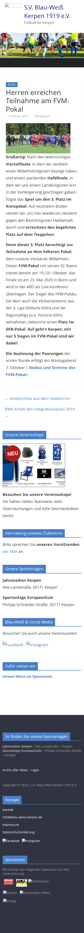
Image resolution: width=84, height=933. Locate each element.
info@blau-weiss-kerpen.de (22, 817)
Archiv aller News (15, 770)
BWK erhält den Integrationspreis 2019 (40, 412)
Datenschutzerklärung (19, 832)
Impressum (11, 825)
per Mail (10, 551)
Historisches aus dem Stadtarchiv (37, 398)
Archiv (12, 84)
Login (35, 770)
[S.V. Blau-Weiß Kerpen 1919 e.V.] (7, 62)
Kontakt (8, 810)
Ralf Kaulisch (42, 116)
